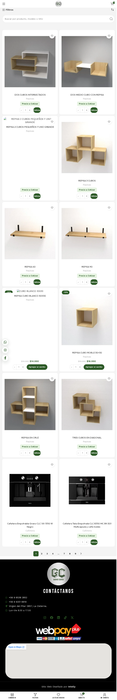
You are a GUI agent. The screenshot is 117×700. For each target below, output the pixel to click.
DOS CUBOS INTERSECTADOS (30, 94)
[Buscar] (111, 19)
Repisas (30, 98)
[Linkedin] (58, 618)
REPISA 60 (30, 266)
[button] (37, 367)
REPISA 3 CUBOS (87, 180)
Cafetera (30, 530)
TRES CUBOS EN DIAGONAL (87, 437)
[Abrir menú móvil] (4, 4)
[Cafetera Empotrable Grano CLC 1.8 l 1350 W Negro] (30, 490)
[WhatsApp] (5, 342)
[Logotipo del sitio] (58, 3)
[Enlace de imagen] (58, 631)
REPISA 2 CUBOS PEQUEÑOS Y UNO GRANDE (30, 126)
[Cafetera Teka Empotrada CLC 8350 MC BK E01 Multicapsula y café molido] (87, 490)
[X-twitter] (72, 618)
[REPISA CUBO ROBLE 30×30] (87, 319)
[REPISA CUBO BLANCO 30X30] (30, 291)
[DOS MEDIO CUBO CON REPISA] (87, 62)
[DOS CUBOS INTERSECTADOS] (30, 62)
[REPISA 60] (30, 234)
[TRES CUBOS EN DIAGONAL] (87, 404)
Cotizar (37, 110)
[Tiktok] (65, 618)
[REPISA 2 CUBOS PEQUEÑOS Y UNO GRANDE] (30, 120)
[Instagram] (45, 618)
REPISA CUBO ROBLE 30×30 (87, 352)
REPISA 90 (87, 266)
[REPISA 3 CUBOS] (87, 147)
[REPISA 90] (87, 234)
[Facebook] (52, 618)
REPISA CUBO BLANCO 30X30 (30, 295)
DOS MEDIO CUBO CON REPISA (87, 94)
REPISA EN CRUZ (30, 437)
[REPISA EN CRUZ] (30, 404)
